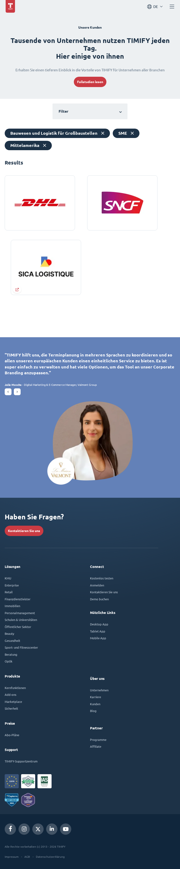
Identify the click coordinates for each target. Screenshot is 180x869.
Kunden (95, 704)
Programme (98, 739)
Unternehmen (99, 690)
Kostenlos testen (101, 578)
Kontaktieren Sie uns (24, 531)
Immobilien (12, 606)
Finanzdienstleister (17, 599)
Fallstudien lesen (90, 82)
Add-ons (10, 694)
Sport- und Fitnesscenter (21, 647)
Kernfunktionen (15, 687)
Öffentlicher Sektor (18, 626)
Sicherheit (11, 708)
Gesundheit (12, 640)
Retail (9, 592)
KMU (8, 578)
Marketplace (13, 701)
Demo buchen (99, 599)
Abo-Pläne (12, 735)
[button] (8, 391)
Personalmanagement (20, 613)
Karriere (95, 697)
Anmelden (97, 585)
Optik (8, 661)
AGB (27, 856)
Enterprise (12, 585)
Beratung (11, 654)
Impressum (12, 856)
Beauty (9, 633)
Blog (93, 710)
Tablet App (97, 631)
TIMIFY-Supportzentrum (21, 761)
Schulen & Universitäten (21, 619)
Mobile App (98, 638)
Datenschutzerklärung (50, 856)
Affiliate (95, 746)
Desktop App (99, 624)
